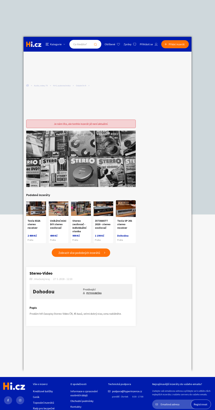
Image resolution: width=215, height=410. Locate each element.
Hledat (95, 44)
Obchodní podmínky (81, 401)
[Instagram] (20, 400)
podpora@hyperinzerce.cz (127, 391)
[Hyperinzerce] (33, 44)
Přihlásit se (146, 44)
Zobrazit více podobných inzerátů (79, 253)
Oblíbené (110, 44)
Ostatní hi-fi (81, 85)
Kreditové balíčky (43, 391)
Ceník (36, 397)
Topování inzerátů (43, 402)
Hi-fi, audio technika (62, 85)
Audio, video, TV (41, 85)
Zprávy (127, 44)
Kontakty (75, 406)
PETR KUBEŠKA (94, 293)
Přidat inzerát (177, 44)
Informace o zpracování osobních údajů (84, 393)
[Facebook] (8, 400)
